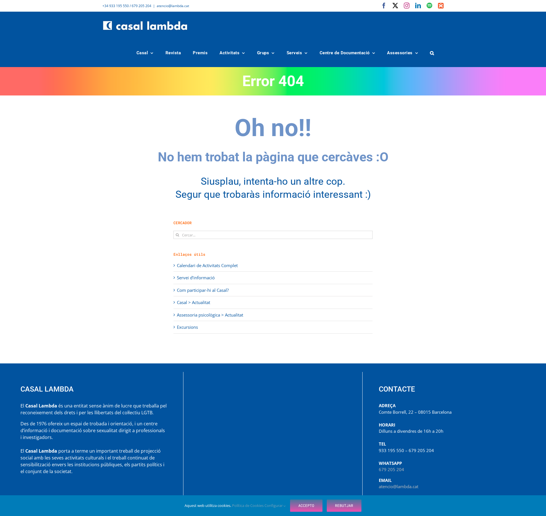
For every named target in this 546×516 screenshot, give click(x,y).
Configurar (274, 505)
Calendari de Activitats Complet (207, 265)
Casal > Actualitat (193, 302)
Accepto (306, 505)
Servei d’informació (196, 277)
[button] (432, 53)
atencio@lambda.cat (173, 5)
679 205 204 (391, 469)
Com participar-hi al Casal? (203, 290)
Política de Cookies (248, 505)
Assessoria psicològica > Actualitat (210, 315)
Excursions (187, 327)
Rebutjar (344, 505)
